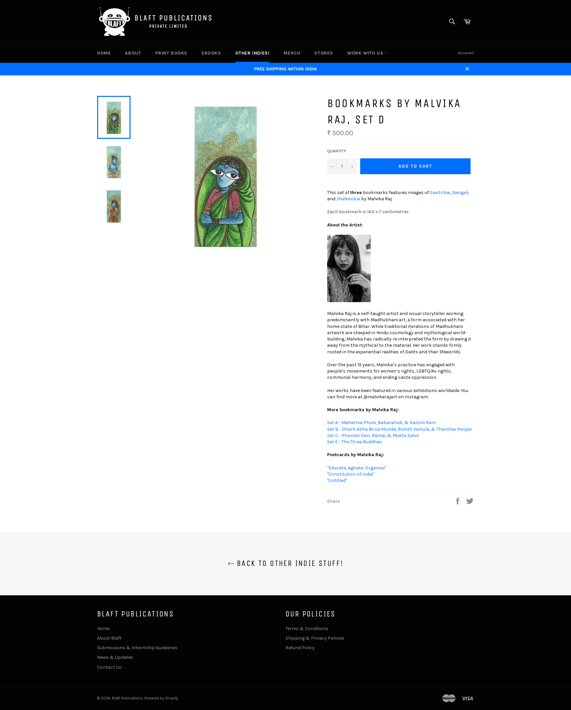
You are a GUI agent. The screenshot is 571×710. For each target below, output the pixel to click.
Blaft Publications (127, 698)
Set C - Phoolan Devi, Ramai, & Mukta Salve (373, 435)
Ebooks (211, 53)
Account (466, 52)
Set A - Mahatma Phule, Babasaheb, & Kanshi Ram (381, 422)
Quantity (336, 151)
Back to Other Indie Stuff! (289, 563)
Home (104, 53)
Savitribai (440, 192)
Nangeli (460, 192)
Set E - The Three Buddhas (354, 442)
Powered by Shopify (161, 698)
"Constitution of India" (350, 474)
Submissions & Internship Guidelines (137, 648)
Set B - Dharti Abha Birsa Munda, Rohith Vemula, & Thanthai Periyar (399, 429)
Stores (323, 53)
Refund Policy (300, 648)
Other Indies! (252, 53)
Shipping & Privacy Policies (315, 638)
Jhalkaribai (348, 199)
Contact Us (109, 667)
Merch (292, 53)
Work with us (366, 53)
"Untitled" (337, 480)
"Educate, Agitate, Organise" (356, 468)
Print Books (171, 53)
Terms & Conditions (307, 628)
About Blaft (109, 638)
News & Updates (115, 657)
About (133, 53)
